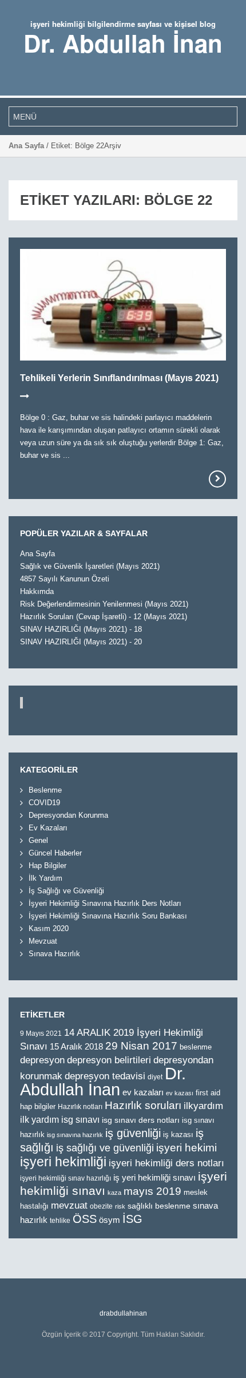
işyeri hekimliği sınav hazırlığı (65, 1178)
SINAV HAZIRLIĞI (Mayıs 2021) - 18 (81, 629)
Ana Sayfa (26, 145)
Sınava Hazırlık (54, 953)
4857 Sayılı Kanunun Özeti (64, 579)
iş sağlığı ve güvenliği (105, 1148)
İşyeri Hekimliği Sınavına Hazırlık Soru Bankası (108, 916)
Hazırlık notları (80, 1107)
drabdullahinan (123, 1313)
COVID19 (44, 802)
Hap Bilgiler (47, 865)
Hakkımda (37, 591)
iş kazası (178, 1134)
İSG (132, 1219)
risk (120, 1206)
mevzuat (69, 1205)
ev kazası (179, 1093)
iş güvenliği (133, 1133)
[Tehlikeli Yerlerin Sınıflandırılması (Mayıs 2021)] (217, 479)
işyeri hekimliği (63, 1161)
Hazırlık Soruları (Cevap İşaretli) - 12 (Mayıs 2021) (103, 616)
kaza (114, 1192)
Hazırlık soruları (143, 1105)
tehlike (60, 1220)
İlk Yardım (45, 878)
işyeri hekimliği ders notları (166, 1163)
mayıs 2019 (152, 1191)
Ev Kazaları (48, 827)
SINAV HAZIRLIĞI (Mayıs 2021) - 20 (81, 641)
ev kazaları (143, 1092)
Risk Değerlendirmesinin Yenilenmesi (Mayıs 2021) (104, 604)
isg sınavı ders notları (141, 1120)
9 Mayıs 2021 (41, 1033)
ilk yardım (39, 1119)
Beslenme (45, 790)
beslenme (196, 1047)
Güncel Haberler (55, 853)
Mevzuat (43, 941)
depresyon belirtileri (109, 1060)
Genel (38, 840)
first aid (208, 1092)
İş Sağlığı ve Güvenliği (66, 890)
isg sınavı (80, 1119)
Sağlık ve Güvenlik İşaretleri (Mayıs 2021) (90, 566)
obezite (101, 1206)
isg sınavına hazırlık (75, 1134)
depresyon (42, 1060)
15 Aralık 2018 (76, 1046)
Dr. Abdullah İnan (123, 43)
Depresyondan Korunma (68, 815)
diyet (155, 1077)
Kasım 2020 (49, 928)
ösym (109, 1220)
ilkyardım (203, 1105)
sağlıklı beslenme (159, 1206)
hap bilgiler (37, 1106)
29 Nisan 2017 (141, 1046)
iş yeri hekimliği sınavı (154, 1177)
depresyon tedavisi (105, 1076)
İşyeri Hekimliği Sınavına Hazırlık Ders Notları (105, 903)
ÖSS (85, 1219)
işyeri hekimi (186, 1147)
